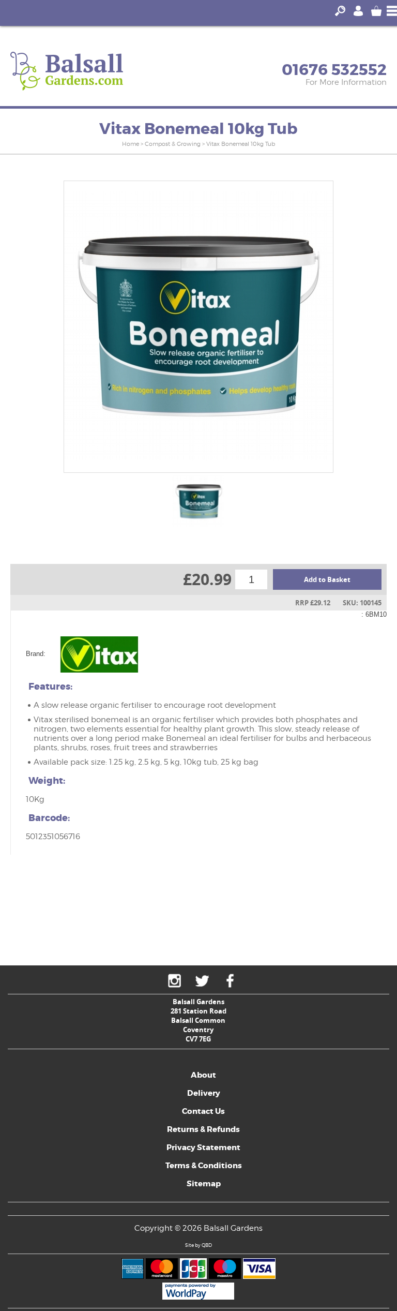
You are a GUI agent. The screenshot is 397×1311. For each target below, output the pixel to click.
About (203, 1075)
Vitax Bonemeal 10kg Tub (240, 143)
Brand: (35, 654)
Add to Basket (327, 579)
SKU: (350, 602)
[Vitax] (99, 654)
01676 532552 (334, 70)
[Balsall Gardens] (66, 71)
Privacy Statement (203, 1147)
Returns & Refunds (203, 1129)
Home (130, 143)
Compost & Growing (173, 143)
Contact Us (203, 1111)
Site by (198, 1245)
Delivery (203, 1093)
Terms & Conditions (203, 1165)
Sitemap (204, 1184)
